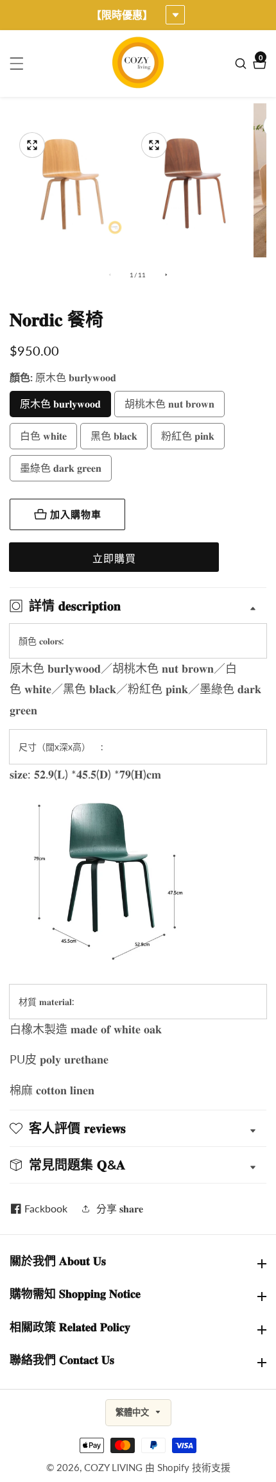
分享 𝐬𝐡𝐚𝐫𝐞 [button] (119, 1208)
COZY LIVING (113, 1467)
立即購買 (114, 558)
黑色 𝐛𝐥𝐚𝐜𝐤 (114, 435)
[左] (110, 275)
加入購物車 (75, 514)
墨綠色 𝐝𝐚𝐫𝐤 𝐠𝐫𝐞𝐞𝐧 (60, 467)
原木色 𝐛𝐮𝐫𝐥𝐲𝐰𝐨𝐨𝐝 (60, 403)
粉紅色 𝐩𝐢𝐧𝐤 (187, 435)
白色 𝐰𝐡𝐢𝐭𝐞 (43, 435)
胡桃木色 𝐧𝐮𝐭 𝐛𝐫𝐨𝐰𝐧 (169, 403)
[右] (166, 275)
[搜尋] (242, 63)
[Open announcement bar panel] (175, 14)
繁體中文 (133, 1412)
